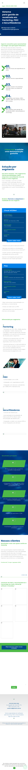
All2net (22, 245)
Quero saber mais (14, 240)
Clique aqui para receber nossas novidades (14, 647)
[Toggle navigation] (24, 3)
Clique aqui (10, 149)
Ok (14, 768)
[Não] (26, 766)
